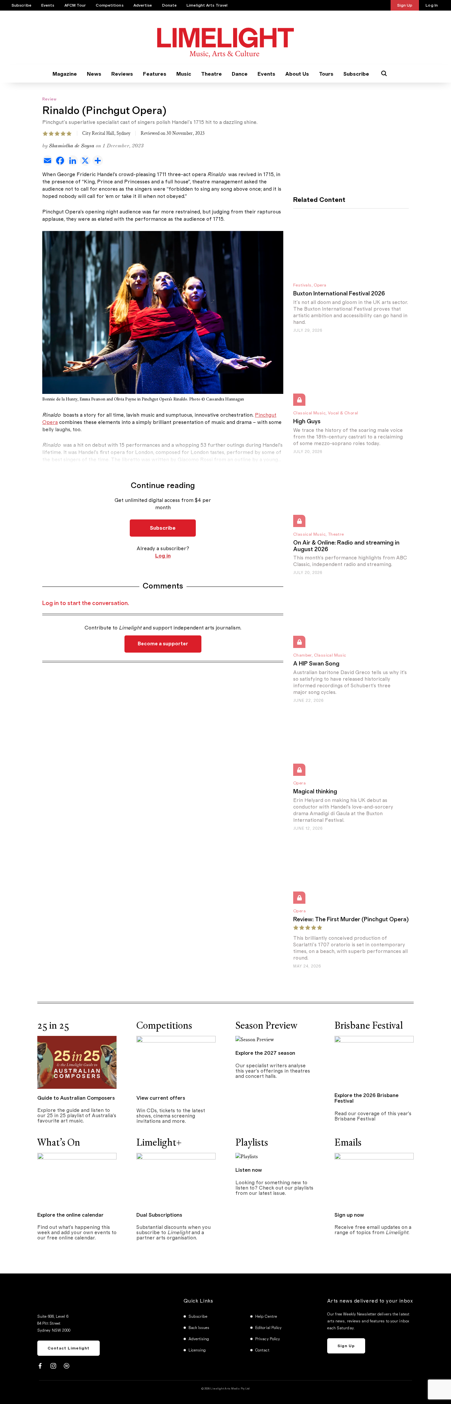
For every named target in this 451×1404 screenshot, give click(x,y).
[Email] (48, 160)
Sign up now (349, 1215)
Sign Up (405, 5)
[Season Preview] (254, 1039)
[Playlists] (246, 1156)
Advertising (199, 1339)
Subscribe (21, 5)
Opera (320, 285)
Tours (326, 74)
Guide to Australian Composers (76, 1098)
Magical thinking (315, 792)
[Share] (98, 160)
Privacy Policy (267, 1339)
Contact (262, 1350)
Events (47, 5)
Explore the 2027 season (265, 1053)
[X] (86, 160)
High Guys (307, 422)
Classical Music (309, 413)
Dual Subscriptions (159, 1215)
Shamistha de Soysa (71, 146)
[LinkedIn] (73, 160)
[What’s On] (77, 1178)
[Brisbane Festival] (374, 1060)
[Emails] (374, 1178)
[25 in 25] (77, 1061)
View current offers (160, 1098)
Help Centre (266, 1316)
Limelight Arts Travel (207, 5)
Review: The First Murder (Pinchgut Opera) (351, 920)
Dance (240, 74)
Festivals (302, 285)
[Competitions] (176, 1061)
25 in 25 (53, 1025)
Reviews (122, 74)
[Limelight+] (176, 1178)
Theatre (211, 74)
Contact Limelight (68, 1348)
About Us (297, 74)
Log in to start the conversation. (85, 603)
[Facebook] (61, 160)
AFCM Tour (75, 5)
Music (183, 74)
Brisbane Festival (368, 1025)
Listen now (248, 1170)
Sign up (346, 1346)
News (94, 74)
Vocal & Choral (343, 413)
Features (154, 74)
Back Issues (199, 1328)
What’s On (58, 1142)
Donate (169, 5)
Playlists (251, 1142)
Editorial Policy (268, 1328)
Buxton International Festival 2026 (339, 294)
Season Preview (266, 1025)
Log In (432, 5)
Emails (348, 1142)
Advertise (142, 5)
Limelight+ (159, 1142)
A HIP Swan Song (316, 664)
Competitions (109, 5)
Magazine (64, 74)
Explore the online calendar (70, 1215)
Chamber (302, 655)
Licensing (197, 1350)
